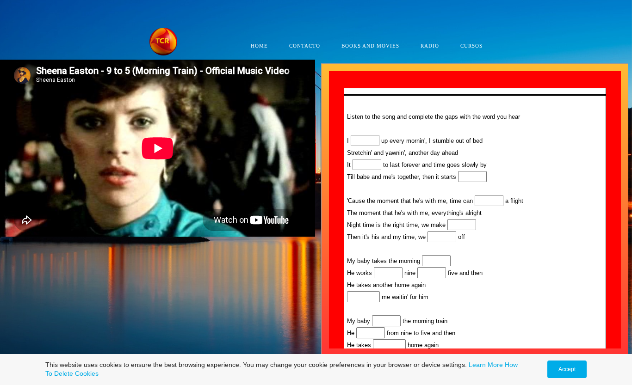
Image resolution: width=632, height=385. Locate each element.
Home (259, 46)
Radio (430, 46)
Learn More (486, 364)
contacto (304, 46)
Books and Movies (370, 46)
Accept (567, 369)
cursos (471, 46)
